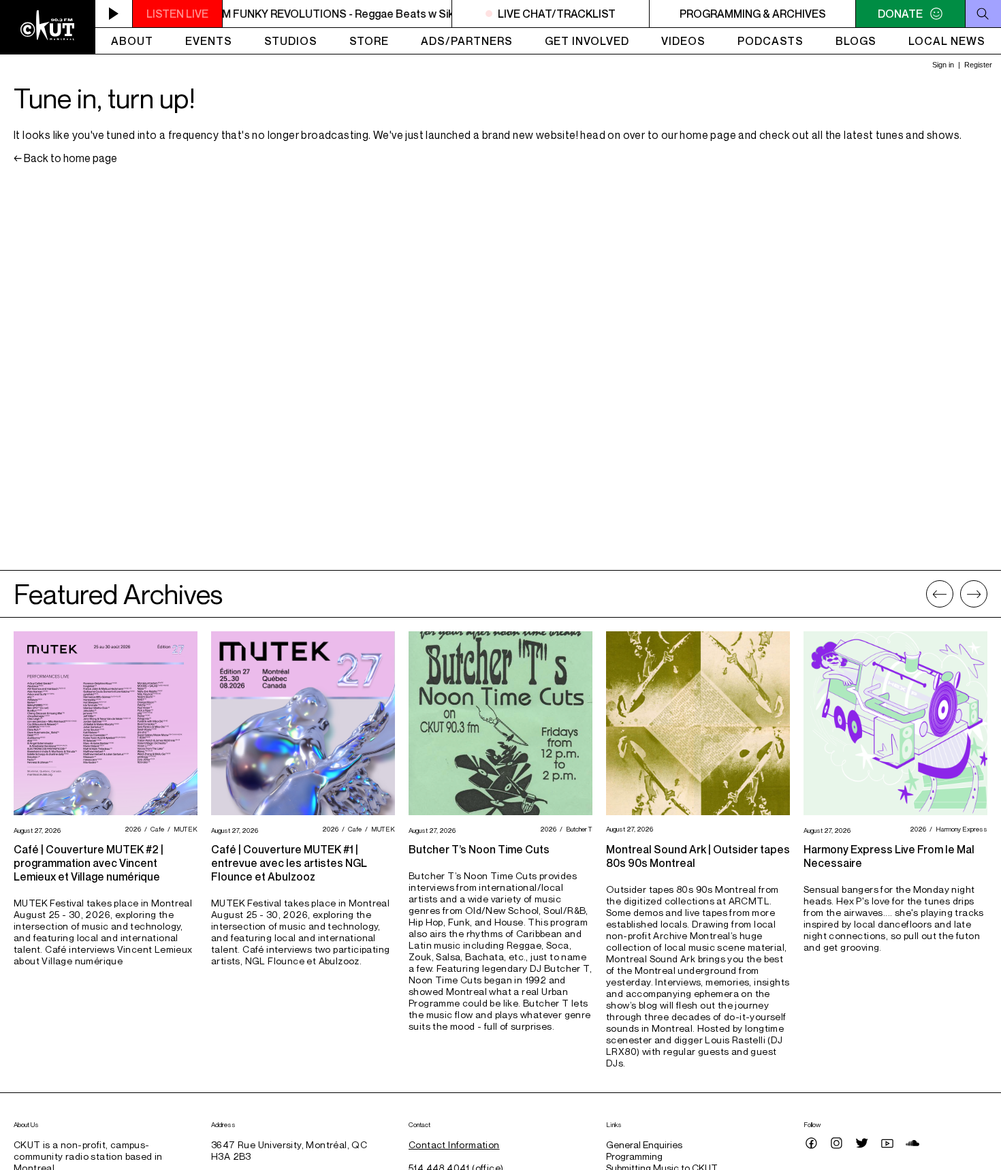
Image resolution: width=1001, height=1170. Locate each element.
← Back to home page (65, 158)
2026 (131, 829)
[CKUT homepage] (47, 27)
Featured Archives (118, 594)
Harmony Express (959, 829)
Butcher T (577, 829)
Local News (946, 41)
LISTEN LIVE (177, 13)
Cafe (155, 829)
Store (369, 41)
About (132, 41)
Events (208, 41)
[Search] (983, 13)
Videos (683, 41)
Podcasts (770, 41)
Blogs (856, 41)
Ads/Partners (467, 41)
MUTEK (183, 829)
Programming (634, 1156)
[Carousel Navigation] (956, 593)
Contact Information (454, 1144)
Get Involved (587, 41)
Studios (290, 41)
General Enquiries (644, 1144)
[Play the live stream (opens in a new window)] (114, 13)
